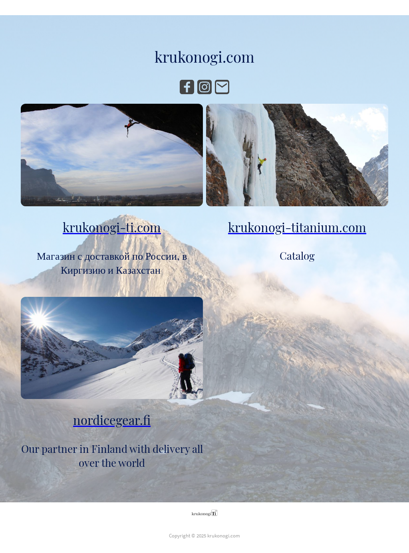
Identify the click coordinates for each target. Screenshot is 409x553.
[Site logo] (204, 513)
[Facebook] (187, 87)
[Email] (222, 87)
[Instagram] (204, 87)
